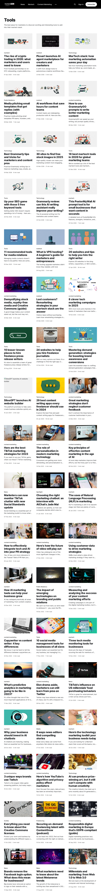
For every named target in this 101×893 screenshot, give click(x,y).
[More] (55, 4)
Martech (31, 4)
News (23, 4)
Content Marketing (44, 4)
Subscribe (91, 4)
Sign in (81, 4)
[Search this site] (74, 4)
